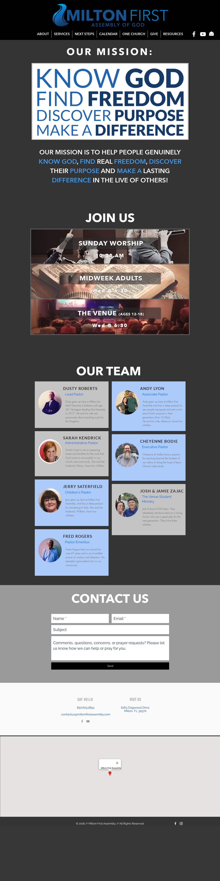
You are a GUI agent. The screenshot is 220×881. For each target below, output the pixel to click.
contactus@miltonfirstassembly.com (85, 714)
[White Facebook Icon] (193, 34)
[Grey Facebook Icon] (82, 721)
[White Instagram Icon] (181, 823)
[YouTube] (202, 34)
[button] (84, 34)
